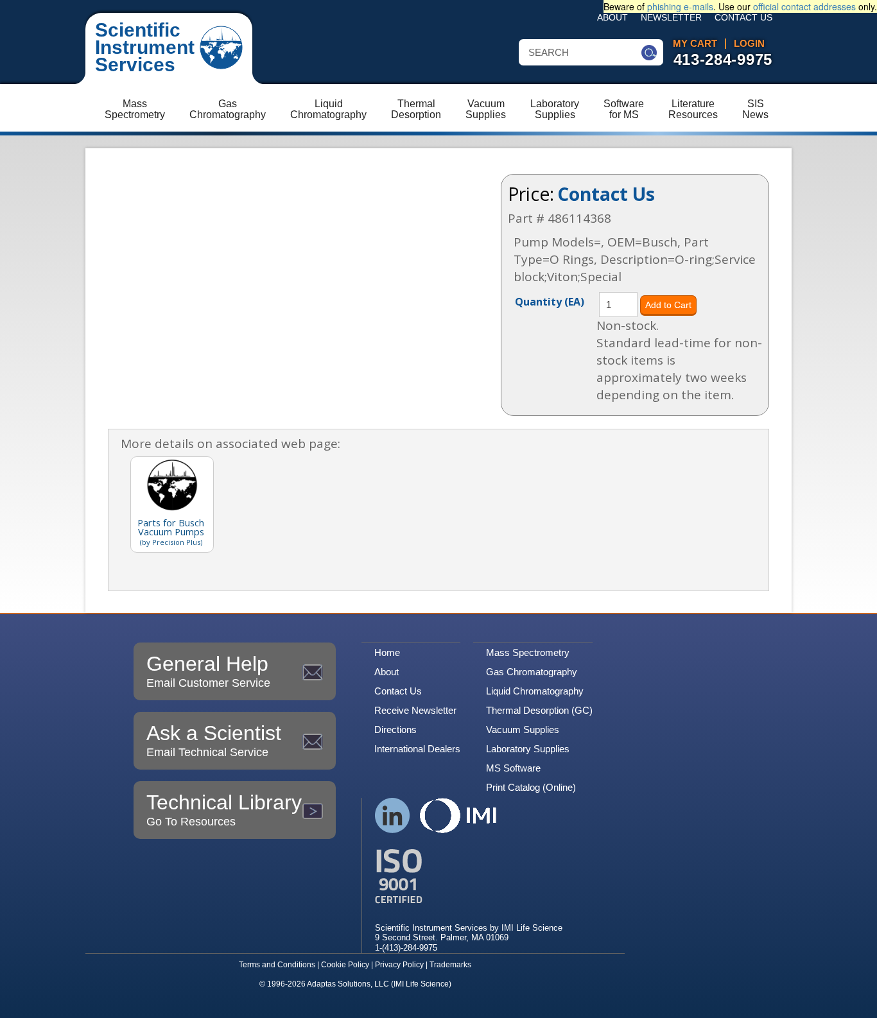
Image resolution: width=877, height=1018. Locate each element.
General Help (208, 670)
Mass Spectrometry (527, 652)
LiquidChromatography (328, 109)
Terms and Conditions (277, 964)
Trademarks (450, 964)
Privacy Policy (399, 964)
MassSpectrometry (135, 109)
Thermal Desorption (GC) (539, 710)
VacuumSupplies (485, 109)
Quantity (549, 301)
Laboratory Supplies (527, 748)
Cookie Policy (345, 964)
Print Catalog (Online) (531, 787)
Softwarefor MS (623, 109)
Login (749, 44)
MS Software (513, 768)
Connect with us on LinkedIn (392, 815)
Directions (395, 729)
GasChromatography (227, 109)
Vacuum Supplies (522, 729)
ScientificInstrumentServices (145, 47)
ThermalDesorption (416, 109)
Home (387, 652)
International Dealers (417, 748)
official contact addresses (804, 6)
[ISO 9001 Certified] (468, 876)
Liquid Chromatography (535, 691)
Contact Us (743, 17)
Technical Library (224, 809)
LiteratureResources (693, 109)
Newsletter (671, 17)
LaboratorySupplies (554, 109)
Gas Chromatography (531, 671)
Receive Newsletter (415, 710)
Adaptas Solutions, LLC (348, 983)
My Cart (695, 44)
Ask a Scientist (213, 740)
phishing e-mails (680, 6)
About (612, 17)
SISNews (755, 109)
